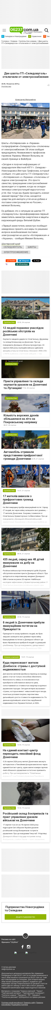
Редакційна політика (19, 1005)
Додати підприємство (25, 917)
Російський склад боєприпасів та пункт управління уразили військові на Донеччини (25, 817)
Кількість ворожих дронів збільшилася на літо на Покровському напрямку (21, 419)
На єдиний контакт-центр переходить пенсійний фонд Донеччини (22, 754)
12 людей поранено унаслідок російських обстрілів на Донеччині (23, 331)
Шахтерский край (10, 243)
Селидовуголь (13, 247)
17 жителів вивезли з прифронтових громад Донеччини (18, 499)
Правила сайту (30, 1003)
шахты (32, 247)
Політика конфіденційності (12, 1003)
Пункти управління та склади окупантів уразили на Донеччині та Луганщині (25, 385)
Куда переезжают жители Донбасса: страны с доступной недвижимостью (24, 666)
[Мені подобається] (48, 85)
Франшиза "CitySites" (9, 942)
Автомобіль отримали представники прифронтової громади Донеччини (23, 455)
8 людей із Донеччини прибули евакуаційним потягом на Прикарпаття (23, 626)
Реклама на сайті (8, 939)
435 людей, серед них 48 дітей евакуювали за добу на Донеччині (23, 563)
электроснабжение (16, 252)
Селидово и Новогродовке (20, 712)
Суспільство (6, 86)
